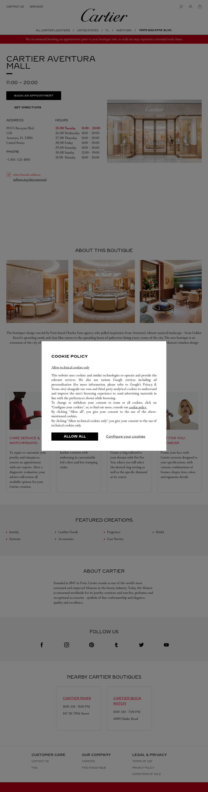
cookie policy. (138, 407)
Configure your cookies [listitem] (125, 436)
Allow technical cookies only (70, 367)
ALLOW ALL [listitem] (75, 436)
